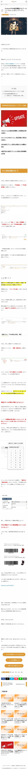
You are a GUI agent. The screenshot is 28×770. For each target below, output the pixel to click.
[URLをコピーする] (25, 679)
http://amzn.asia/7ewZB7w (7, 585)
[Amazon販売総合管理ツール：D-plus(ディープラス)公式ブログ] (14, 1)
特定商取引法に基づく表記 (20, 765)
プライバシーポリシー (7, 765)
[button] (3, 679)
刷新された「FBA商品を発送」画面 (15, 95)
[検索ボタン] (26, 1)
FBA (16, 672)
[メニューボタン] (1, 1)
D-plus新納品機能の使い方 (10, 93)
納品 (21, 672)
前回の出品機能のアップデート (13, 63)
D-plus (12, 672)
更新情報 (6, 14)
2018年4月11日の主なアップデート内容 (14, 91)
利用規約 (13, 765)
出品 (3, 14)
